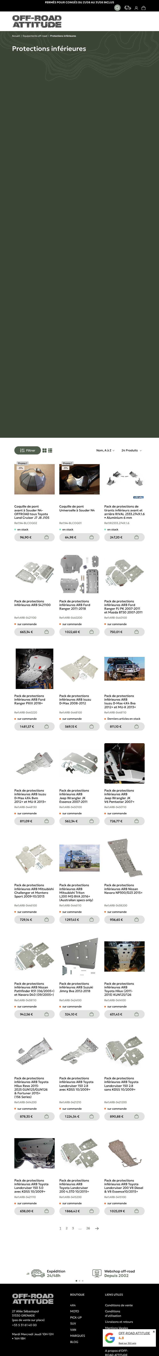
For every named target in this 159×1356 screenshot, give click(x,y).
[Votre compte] (136, 8)
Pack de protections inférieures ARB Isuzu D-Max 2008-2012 (75, 699)
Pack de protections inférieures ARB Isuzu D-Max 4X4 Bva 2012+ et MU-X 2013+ (120, 701)
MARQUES (77, 1336)
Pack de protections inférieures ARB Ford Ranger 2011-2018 (74, 604)
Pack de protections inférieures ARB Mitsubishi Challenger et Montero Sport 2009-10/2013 (34, 890)
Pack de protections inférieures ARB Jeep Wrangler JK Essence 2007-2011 (74, 796)
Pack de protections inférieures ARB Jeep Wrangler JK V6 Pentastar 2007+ (119, 796)
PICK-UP (76, 1317)
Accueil (16, 35)
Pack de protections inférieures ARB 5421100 (32, 603)
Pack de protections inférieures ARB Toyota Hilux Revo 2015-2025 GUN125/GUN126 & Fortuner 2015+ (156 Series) (31, 1087)
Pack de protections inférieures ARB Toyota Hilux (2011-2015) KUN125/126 (119, 989)
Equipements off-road (35, 35)
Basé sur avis (127, 1343)
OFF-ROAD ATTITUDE (134, 1333)
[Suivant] (97, 1228)
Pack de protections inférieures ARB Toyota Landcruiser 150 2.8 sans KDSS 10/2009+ (121, 1083)
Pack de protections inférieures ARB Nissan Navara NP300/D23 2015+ (123, 888)
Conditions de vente (119, 1305)
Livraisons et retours (119, 1322)
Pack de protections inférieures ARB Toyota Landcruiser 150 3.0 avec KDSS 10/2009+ (31, 1186)
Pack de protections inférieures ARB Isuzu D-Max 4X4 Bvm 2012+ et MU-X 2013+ (30, 796)
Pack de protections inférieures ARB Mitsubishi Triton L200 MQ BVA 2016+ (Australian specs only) (76, 892)
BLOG (74, 1342)
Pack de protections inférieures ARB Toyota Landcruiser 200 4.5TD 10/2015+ (74, 1186)
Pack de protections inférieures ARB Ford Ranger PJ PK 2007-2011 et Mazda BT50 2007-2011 (123, 606)
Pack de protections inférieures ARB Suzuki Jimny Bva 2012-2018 (76, 987)
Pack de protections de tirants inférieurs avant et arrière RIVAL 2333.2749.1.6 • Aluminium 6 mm (124, 512)
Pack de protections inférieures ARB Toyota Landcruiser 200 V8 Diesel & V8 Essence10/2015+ (123, 1186)
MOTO (74, 1311)
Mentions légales (116, 1328)
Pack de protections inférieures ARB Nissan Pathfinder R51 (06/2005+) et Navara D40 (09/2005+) (34, 989)
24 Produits (130, 450)
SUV (73, 1323)
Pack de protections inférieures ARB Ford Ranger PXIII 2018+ (29, 699)
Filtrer (30, 450)
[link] (143, 8)
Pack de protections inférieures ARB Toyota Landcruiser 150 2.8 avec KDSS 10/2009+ (76, 1083)
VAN (73, 1330)
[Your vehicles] (128, 7)
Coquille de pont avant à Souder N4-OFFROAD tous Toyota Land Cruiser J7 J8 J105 (31, 512)
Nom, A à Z (103, 450)
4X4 (73, 1305)
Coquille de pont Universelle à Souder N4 (77, 508)
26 (88, 1228)
